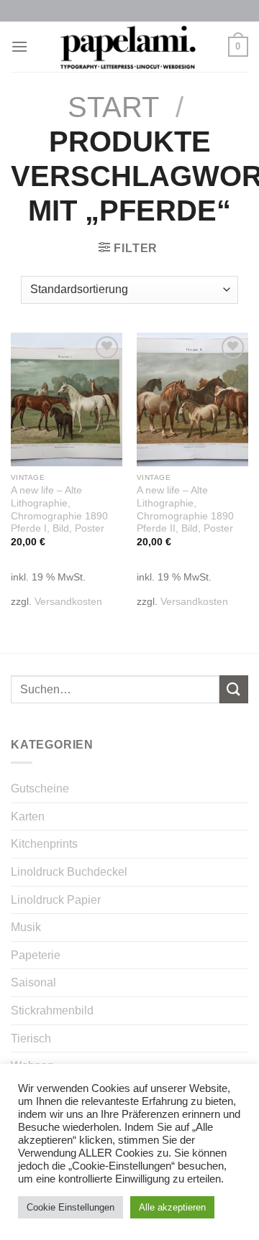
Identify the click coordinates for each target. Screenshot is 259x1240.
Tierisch (31, 1038)
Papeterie (35, 955)
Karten (28, 816)
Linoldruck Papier (56, 900)
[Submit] (233, 689)
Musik (26, 927)
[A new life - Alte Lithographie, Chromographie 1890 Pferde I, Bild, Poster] (66, 399)
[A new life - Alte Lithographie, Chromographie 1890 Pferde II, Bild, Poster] (192, 399)
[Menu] (19, 46)
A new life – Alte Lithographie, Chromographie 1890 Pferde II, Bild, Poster (185, 509)
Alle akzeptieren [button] (172, 1207)
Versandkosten (68, 601)
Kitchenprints (44, 844)
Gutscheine (40, 788)
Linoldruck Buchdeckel (69, 872)
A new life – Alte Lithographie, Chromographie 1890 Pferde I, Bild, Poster (59, 509)
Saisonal (33, 982)
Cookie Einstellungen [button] (70, 1207)
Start (113, 107)
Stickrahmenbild (52, 1010)
